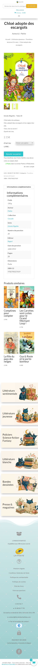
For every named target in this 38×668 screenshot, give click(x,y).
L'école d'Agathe (13, 226)
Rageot (10, 241)
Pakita (10, 211)
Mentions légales (19, 568)
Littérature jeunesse (18, 39)
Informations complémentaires (19, 187)
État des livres (19, 586)
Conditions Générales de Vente (19, 573)
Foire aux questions (19, 590)
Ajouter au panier (13, 154)
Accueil (7, 39)
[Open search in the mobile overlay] (20, 6)
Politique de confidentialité (19, 577)
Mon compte (20, 10)
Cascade (10, 219)
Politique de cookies (19, 582)
